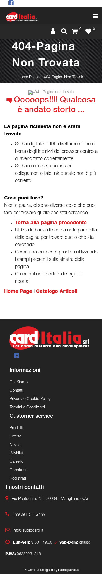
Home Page (28, 77)
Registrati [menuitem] (18, 479)
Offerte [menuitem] (15, 437)
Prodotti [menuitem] (16, 428)
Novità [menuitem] (15, 445)
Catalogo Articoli (56, 291)
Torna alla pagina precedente (51, 223)
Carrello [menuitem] (16, 462)
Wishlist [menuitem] (16, 453)
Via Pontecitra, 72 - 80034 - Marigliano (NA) (50, 499)
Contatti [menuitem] (16, 391)
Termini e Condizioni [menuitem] (27, 407)
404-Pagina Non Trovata (64, 77)
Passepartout (68, 570)
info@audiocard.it (28, 531)
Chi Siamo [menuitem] (19, 382)
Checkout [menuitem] (18, 470)
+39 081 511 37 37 (29, 515)
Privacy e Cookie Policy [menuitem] (30, 399)
